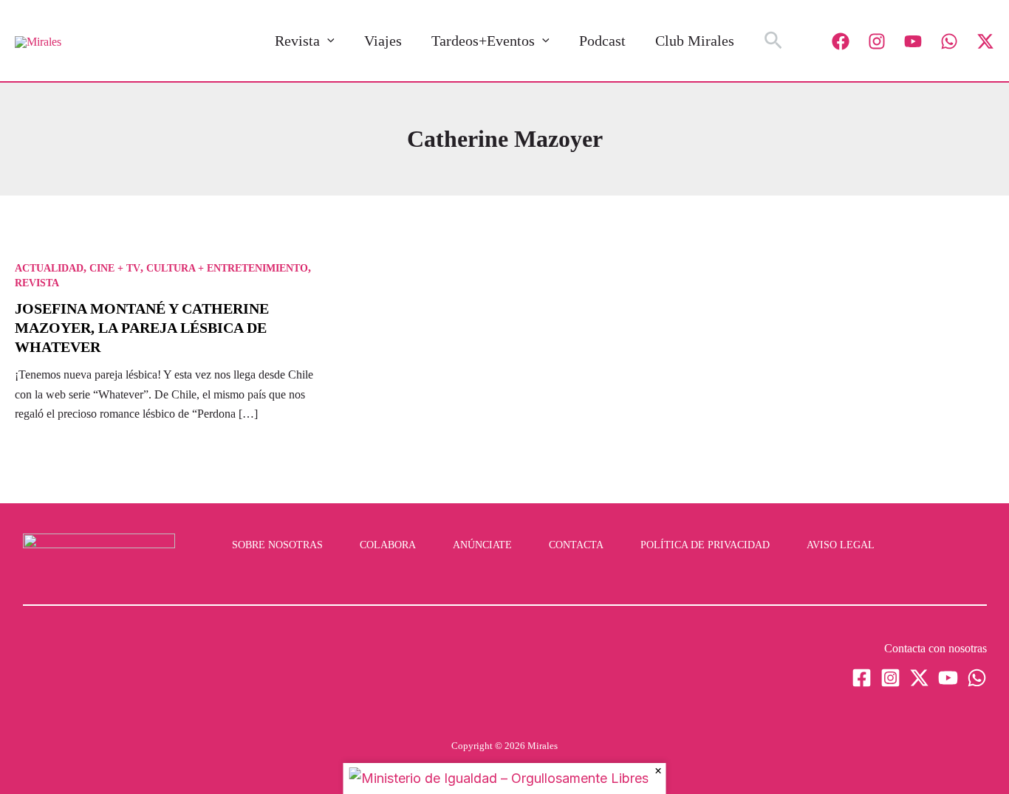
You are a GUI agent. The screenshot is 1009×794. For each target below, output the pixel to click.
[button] (327, 40)
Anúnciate (482, 544)
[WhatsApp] (949, 41)
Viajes (383, 40)
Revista (297, 40)
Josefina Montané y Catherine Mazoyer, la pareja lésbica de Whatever (142, 327)
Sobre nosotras (277, 544)
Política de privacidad (705, 544)
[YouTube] (913, 41)
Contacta (576, 544)
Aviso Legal (841, 544)
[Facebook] (840, 41)
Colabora (388, 544)
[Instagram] (877, 41)
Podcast (602, 40)
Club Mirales (694, 40)
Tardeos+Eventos (483, 40)
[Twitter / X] (985, 41)
